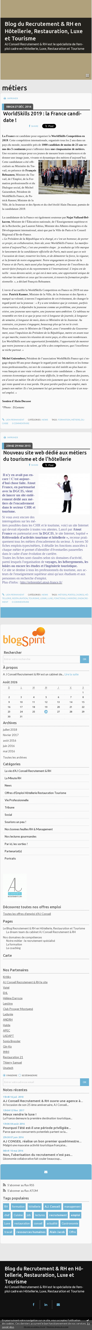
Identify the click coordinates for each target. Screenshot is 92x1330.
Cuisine (18, 1215)
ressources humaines (31, 1232)
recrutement (58, 1215)
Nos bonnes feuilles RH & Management (29, 829)
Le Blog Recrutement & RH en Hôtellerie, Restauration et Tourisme (44, 928)
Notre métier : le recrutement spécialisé (30, 940)
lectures (40, 1215)
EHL (5, 993)
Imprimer (12, 98)
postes (71, 594)
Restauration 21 (13, 1057)
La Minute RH (13, 778)
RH (6, 1206)
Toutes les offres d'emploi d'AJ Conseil (27, 914)
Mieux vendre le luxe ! (19, 1114)
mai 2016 (9, 751)
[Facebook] (33, 1304)
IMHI (6, 1052)
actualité (52, 1223)
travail (8, 1232)
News (45, 419)
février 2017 (11, 735)
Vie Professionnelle (16, 800)
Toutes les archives (15, 757)
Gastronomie (70, 1223)
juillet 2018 (10, 729)
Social (8, 814)
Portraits (10, 858)
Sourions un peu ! (15, 822)
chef (6, 1215)
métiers (75, 419)
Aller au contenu (12, 3)
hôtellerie (34, 1206)
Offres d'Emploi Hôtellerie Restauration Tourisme (35, 793)
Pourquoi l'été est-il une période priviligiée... (37, 1128)
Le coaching (13, 948)
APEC (6, 1030)
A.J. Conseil (52, 1206)
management (72, 1206)
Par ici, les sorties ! (16, 844)
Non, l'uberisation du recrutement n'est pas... (38, 1155)
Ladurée (8, 1014)
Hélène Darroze (12, 998)
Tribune (9, 807)
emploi (75, 1215)
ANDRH (8, 1019)
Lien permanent (14, 419)
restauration (20, 598)
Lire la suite (72, 674)
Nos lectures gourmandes (20, 836)
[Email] (46, 1171)
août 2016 (9, 740)
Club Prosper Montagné (18, 1009)
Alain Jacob (57, 1232)
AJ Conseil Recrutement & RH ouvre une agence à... (43, 1101)
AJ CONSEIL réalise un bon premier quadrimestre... (42, 1141)
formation (64, 419)
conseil (38, 1223)
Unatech (8, 1068)
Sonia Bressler (12, 1041)
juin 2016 (9, 746)
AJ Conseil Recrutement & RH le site (25, 982)
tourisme (34, 598)
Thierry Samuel (12, 1062)
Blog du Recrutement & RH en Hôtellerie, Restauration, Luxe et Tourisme (44, 31)
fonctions (59, 598)
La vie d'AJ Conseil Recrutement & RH (28, 771)
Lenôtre (8, 1003)
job (29, 1215)
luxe (50, 598)
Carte (7, 955)
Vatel (6, 987)
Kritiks (7, 977)
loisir (43, 598)
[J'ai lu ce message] (87, 1320)
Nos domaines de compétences (22, 937)
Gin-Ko (7, 1046)
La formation (14, 944)
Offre (72, 1232)
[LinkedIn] (46, 1304)
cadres (80, 594)
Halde (6, 1025)
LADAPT (8, 1036)
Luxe (7, 1223)
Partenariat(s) (13, 851)
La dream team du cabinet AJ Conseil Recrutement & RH (41, 932)
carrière (71, 598)
